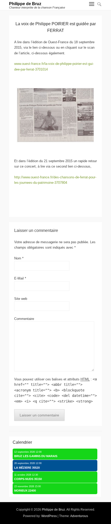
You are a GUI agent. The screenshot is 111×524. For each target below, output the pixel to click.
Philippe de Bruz (25, 4)
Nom (18, 258)
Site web (20, 299)
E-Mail (20, 278)
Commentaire (24, 319)
